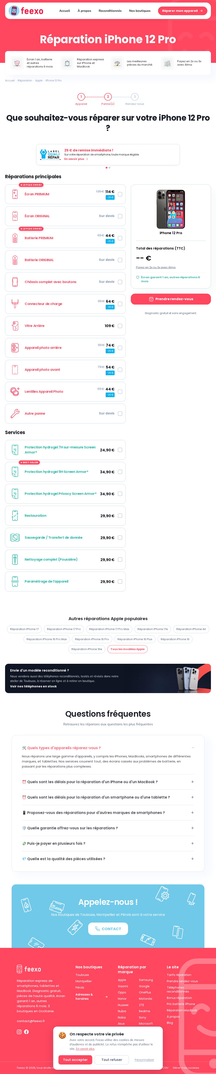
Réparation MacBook (182, 1010)
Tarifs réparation (179, 975)
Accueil (64, 11)
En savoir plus (85, 1049)
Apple (38, 80)
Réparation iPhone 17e (153, 629)
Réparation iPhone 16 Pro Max (47, 639)
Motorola (145, 999)
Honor (122, 999)
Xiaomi (123, 986)
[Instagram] (19, 1031)
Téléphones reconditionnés (178, 989)
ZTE (141, 1005)
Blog (170, 1023)
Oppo (122, 992)
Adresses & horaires (84, 997)
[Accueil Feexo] (26, 10)
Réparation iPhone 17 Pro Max (109, 629)
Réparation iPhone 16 (175, 639)
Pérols (80, 987)
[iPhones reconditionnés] (109, 168)
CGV (165, 1068)
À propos (84, 11)
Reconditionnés (110, 11)
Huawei (123, 1005)
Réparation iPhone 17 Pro (64, 629)
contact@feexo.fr (31, 1021)
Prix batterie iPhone (181, 1004)
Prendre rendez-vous (174, 299)
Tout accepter (75, 1060)
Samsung (146, 980)
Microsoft (146, 1023)
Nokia (122, 1017)
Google (144, 986)
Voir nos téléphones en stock (33, 686)
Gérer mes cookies (186, 1068)
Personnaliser (144, 1060)
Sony (142, 1017)
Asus (121, 1023)
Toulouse (82, 975)
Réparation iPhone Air (191, 629)
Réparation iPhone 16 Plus (134, 639)
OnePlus (145, 992)
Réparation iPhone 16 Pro (92, 639)
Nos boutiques (139, 11)
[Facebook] (26, 1031)
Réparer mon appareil (180, 11)
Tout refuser (111, 1060)
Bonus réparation (179, 998)
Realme (144, 1011)
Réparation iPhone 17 (24, 629)
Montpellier (84, 981)
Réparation (25, 80)
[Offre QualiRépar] (106, 168)
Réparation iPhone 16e (87, 649)
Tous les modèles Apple (127, 649)
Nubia (122, 1011)
